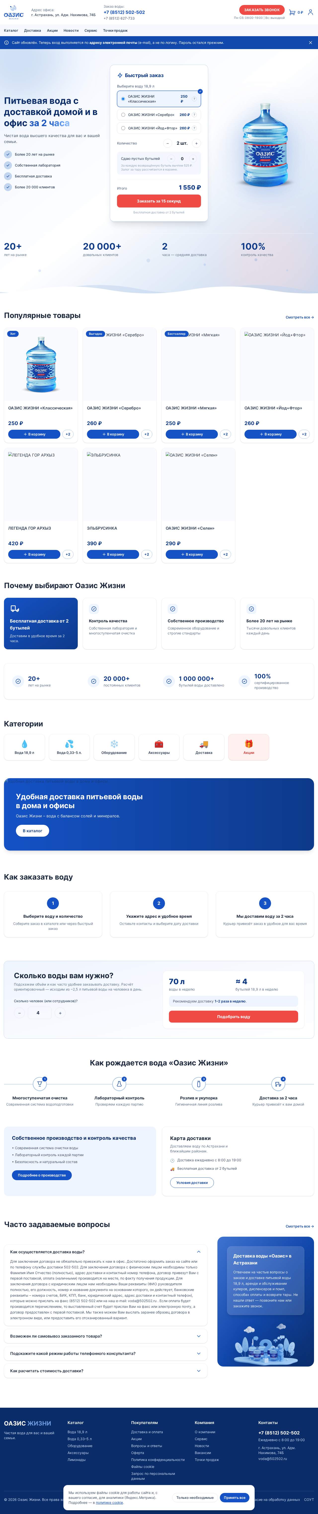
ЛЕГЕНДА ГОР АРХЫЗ (29, 528)
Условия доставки (192, 1182)
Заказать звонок (262, 10)
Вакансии (203, 1453)
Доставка (32, 30)
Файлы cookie (142, 1466)
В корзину (36, 434)
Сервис (90, 30)
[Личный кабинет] (310, 12)
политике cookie (109, 1502)
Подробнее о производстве (42, 1175)
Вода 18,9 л (77, 1432)
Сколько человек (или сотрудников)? (46, 1001)
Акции (52, 30)
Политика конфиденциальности (158, 1459)
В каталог (32, 830)
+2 (68, 434)
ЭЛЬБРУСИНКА (102, 528)
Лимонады (77, 1459)
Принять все (234, 1497)
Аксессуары (78, 1453)
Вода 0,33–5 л (80, 1439)
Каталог (11, 30)
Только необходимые (195, 1497)
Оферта (137, 1453)
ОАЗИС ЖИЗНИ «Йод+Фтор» (273, 407)
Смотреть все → (300, 317)
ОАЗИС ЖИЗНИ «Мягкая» (191, 407)
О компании (205, 1432)
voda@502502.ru (272, 1459)
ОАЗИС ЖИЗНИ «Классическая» (40, 407)
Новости (71, 30)
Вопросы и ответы (146, 1446)
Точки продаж (115, 30)
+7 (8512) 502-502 (124, 12)
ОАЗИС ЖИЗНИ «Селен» (190, 528)
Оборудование (80, 1446)
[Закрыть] (310, 42)
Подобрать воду (233, 1016)
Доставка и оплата (147, 1432)
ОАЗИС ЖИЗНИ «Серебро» (114, 407)
